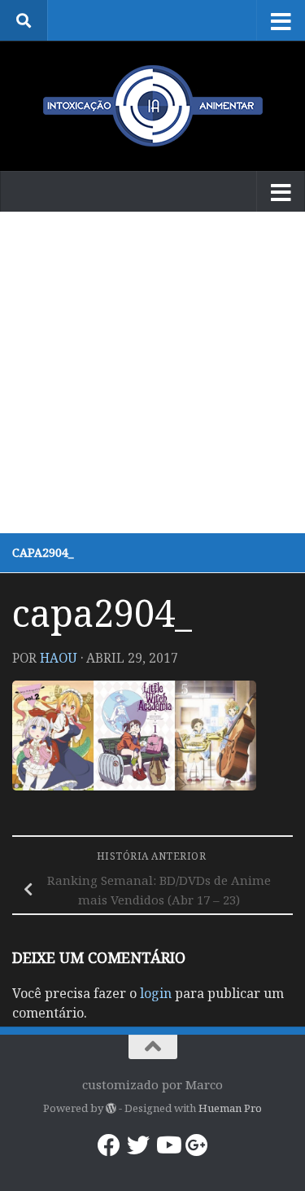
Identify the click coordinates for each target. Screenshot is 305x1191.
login (156, 993)
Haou (58, 658)
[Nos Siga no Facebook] (109, 1145)
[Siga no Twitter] (138, 1145)
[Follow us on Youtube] (167, 1145)
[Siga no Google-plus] (196, 1145)
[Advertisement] (152, 372)
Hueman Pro (230, 1108)
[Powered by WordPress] (111, 1108)
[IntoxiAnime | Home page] (152, 106)
